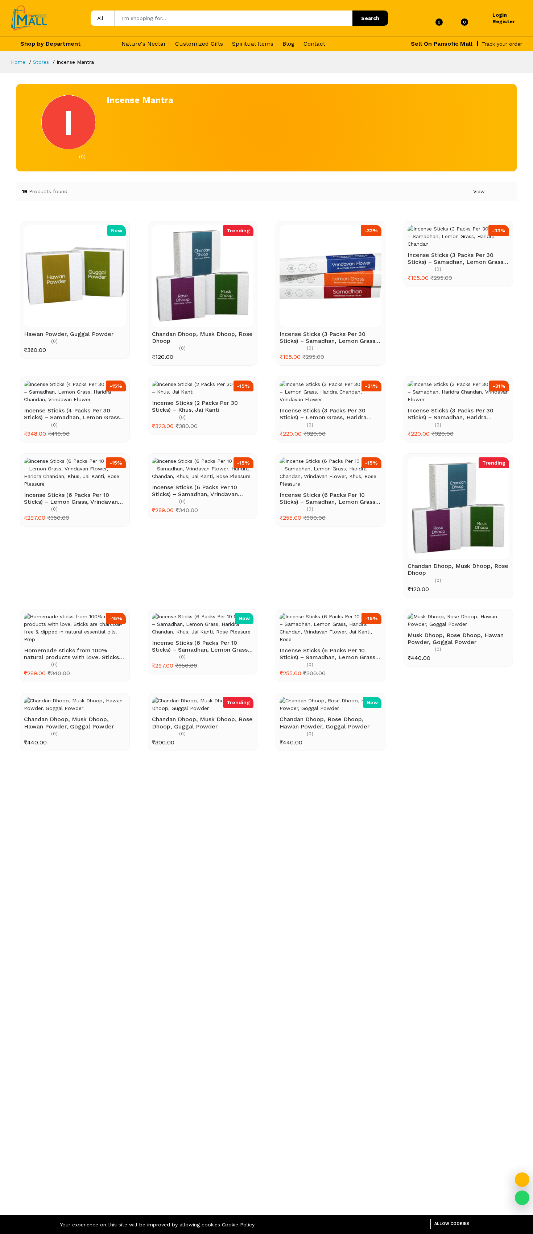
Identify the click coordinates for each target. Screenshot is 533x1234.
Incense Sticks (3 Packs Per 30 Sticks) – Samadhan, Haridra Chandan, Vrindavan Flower (450, 414)
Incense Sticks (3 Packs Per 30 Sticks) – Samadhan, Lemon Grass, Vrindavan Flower (328, 337)
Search (370, 18)
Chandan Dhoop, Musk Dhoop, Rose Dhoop (202, 337)
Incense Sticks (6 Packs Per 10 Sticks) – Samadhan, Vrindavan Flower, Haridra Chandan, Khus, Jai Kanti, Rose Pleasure (201, 491)
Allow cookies (451, 1223)
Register (503, 21)
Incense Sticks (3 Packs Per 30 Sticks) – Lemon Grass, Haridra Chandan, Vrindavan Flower (323, 414)
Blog (288, 43)
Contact (314, 43)
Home (18, 62)
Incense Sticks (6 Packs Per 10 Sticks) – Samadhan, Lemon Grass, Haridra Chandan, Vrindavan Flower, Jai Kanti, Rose (330, 654)
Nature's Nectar (143, 43)
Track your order (502, 44)
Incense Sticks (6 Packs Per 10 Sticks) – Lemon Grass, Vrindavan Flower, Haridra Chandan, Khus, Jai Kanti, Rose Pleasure (73, 498)
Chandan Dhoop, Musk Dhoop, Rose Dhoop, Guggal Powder (202, 723)
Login (499, 15)
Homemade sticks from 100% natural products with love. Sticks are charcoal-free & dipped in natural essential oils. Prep (71, 654)
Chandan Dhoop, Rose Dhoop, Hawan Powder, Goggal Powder (324, 723)
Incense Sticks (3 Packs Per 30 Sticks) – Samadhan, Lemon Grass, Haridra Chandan (456, 258)
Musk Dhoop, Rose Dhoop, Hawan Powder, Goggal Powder (456, 638)
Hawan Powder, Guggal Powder (68, 334)
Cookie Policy (238, 1224)
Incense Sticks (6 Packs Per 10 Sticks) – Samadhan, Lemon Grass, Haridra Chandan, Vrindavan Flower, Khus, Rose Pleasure (330, 498)
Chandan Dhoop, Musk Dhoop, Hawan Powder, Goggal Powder (69, 723)
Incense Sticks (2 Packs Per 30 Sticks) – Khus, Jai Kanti (195, 406)
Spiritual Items (252, 43)
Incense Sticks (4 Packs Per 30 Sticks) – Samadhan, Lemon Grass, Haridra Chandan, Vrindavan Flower (73, 414)
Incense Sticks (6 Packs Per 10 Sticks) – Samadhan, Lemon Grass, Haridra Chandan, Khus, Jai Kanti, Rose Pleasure (200, 646)
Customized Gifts (199, 43)
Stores (41, 62)
